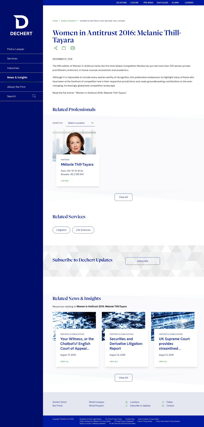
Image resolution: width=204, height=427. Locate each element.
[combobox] (80, 122)
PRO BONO (148, 3)
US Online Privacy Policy (113, 419)
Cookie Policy (130, 419)
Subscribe (142, 261)
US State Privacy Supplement (124, 421)
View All (123, 197)
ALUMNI (175, 3)
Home (55, 21)
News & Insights (69, 21)
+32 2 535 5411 (77, 174)
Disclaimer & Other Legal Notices (90, 419)
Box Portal (57, 405)
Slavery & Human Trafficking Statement (93, 423)
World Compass (96, 402)
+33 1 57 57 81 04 (74, 171)
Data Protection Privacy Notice (148, 419)
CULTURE (134, 3)
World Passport (96, 405)
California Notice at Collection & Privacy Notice (95, 421)
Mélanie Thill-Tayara (77, 164)
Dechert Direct (59, 402)
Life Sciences (83, 229)
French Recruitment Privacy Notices (168, 421)
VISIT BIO (65, 181)
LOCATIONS (121, 3)
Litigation (61, 229)
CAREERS (189, 3)
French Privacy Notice (145, 421)
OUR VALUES (162, 3)
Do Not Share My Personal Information (122, 423)
